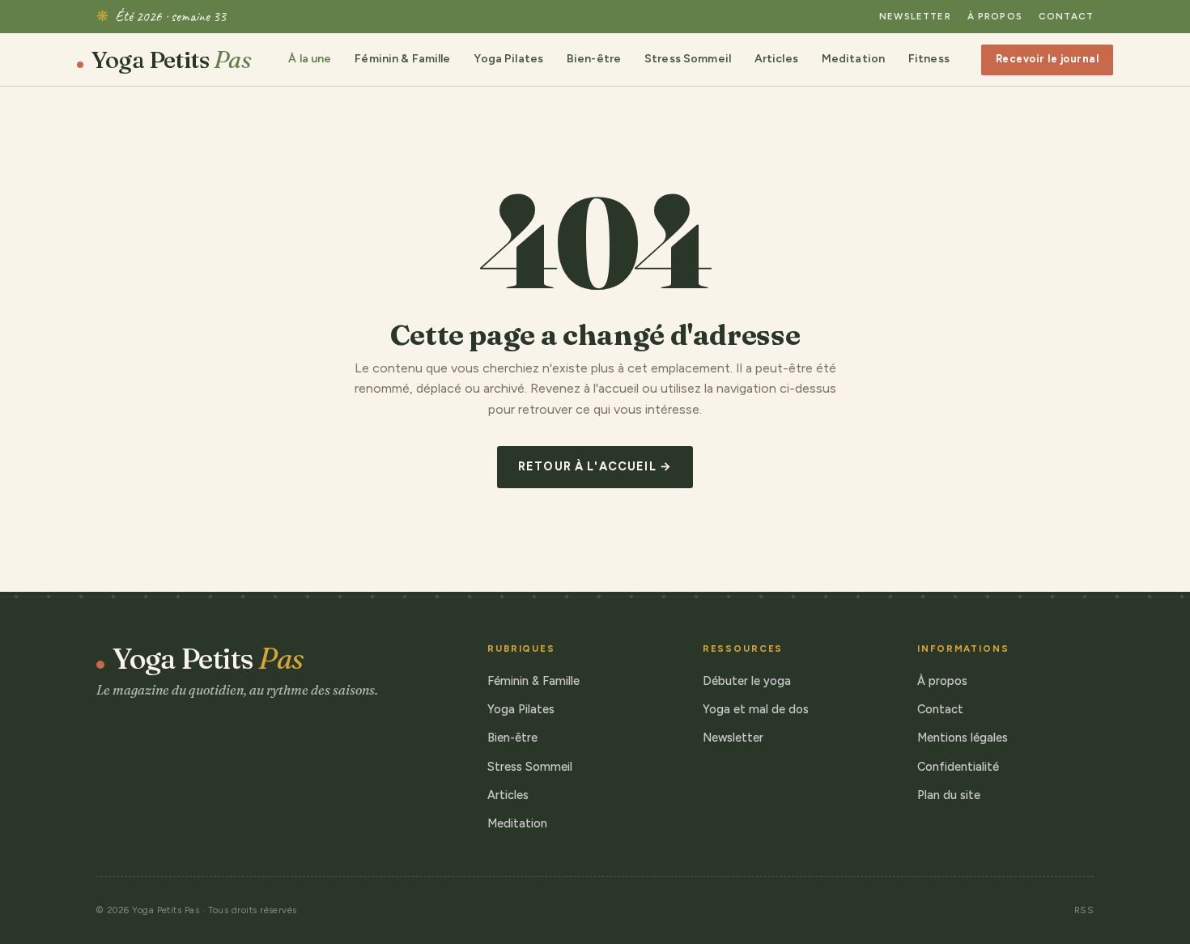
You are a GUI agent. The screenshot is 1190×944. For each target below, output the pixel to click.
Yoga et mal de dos (756, 709)
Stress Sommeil (687, 59)
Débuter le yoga (747, 681)
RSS (1084, 910)
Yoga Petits (171, 60)
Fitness (929, 59)
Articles (776, 59)
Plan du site (948, 795)
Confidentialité (958, 766)
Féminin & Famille (402, 59)
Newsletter (915, 16)
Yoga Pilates (508, 59)
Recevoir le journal (1047, 59)
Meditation (853, 59)
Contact (1066, 16)
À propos (994, 16)
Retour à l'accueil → (595, 466)
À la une (309, 59)
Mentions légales (962, 737)
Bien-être (594, 59)
